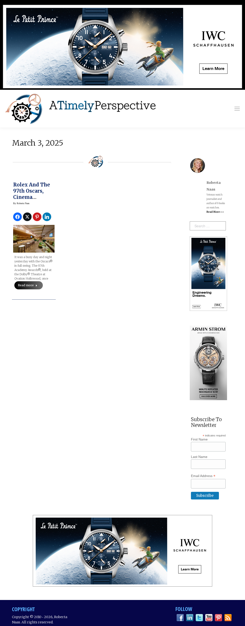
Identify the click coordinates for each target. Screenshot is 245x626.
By (21, 203)
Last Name (199, 457)
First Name (199, 439)
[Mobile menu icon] (237, 109)
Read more (26, 285)
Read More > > (215, 211)
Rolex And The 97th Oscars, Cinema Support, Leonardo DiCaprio (31, 200)
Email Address (203, 476)
